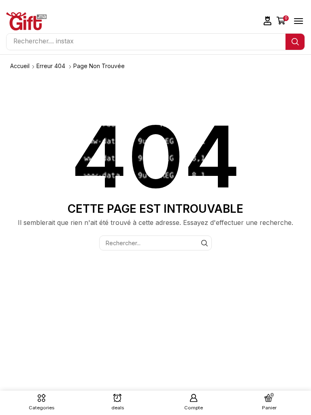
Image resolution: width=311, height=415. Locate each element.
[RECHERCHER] (204, 242)
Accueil (20, 65)
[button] (268, 21)
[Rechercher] (295, 42)
